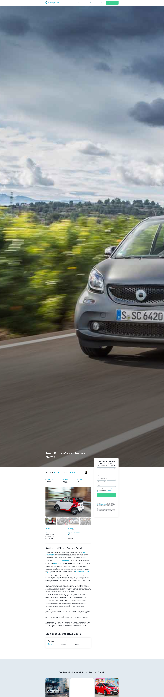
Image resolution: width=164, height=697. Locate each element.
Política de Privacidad (112, 512)
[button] (112, 3)
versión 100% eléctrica (59, 579)
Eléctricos (73, 2)
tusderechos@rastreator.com (101, 504)
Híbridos (80, 2)
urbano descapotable (58, 555)
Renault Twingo (57, 563)
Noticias (101, 2)
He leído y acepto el (105, 488)
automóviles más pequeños (64, 560)
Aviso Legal (110, 488)
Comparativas (93, 2)
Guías (86, 2)
